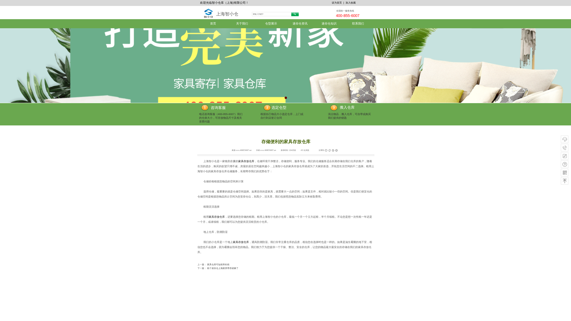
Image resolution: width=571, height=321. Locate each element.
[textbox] (271, 14)
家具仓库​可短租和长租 (213, 264)
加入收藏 (351, 2)
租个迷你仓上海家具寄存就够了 (217, 268)
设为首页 (337, 2)
